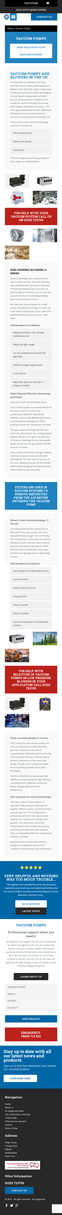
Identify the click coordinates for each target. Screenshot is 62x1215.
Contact (8, 1124)
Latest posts (31, 911)
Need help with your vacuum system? (31, 51)
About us (9, 1107)
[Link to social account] (6, 1206)
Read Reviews (31, 903)
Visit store (31, 3)
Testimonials (11, 1117)
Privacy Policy (11, 1128)
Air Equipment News (14, 1111)
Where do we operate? (15, 1121)
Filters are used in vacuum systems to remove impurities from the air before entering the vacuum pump (31, 495)
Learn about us (31, 976)
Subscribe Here (20, 1078)
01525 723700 (14, 1183)
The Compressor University (17, 1114)
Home (10, 28)
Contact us (44, 16)
